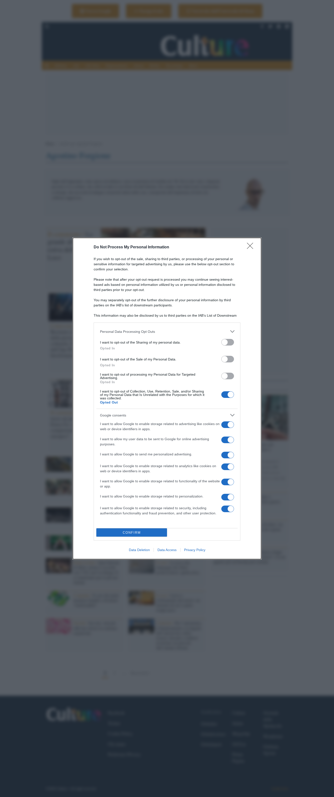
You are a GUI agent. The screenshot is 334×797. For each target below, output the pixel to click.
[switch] (227, 342)
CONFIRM (132, 532)
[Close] (251, 247)
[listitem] (167, 331)
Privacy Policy (194, 550)
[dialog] (167, 398)
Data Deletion (139, 550)
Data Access (167, 550)
